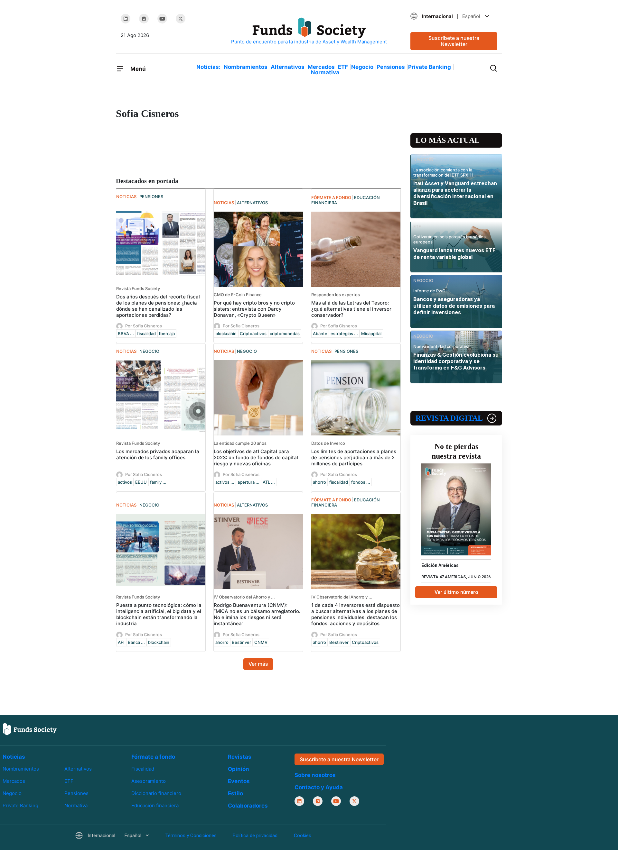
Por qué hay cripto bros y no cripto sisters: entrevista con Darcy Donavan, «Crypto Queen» (254, 309)
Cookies (302, 835)
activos (125, 482)
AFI (121, 642)
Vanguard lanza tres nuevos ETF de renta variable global (454, 253)
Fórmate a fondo (153, 757)
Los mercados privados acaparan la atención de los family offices (157, 454)
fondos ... (360, 482)
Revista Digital (449, 418)
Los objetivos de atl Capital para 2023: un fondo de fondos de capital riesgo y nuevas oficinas (256, 457)
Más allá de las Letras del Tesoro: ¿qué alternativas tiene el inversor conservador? (351, 309)
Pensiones (391, 67)
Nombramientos (245, 67)
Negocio (362, 67)
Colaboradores (248, 805)
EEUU (141, 482)
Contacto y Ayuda (319, 787)
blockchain (158, 642)
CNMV (260, 642)
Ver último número (456, 592)
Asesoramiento (148, 781)
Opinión (238, 769)
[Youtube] (162, 18)
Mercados (321, 67)
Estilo (235, 793)
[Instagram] (144, 18)
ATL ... (269, 482)
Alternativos (287, 67)
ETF (343, 67)
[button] (453, 16)
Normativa (325, 72)
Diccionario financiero (156, 793)
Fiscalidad (142, 769)
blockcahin (226, 333)
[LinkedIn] (125, 18)
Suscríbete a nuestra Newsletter (453, 41)
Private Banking (429, 67)
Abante (320, 333)
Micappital (371, 333)
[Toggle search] (493, 67)
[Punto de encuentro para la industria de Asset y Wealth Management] (309, 31)
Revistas (239, 757)
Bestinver (241, 642)
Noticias (14, 757)
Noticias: (208, 67)
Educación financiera (155, 805)
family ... (158, 482)
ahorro (319, 482)
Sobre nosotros (315, 775)
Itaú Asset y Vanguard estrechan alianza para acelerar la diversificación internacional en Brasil (455, 193)
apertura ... (248, 482)
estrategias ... (344, 333)
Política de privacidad (255, 835)
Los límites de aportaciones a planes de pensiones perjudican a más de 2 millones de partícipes (353, 457)
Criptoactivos (253, 333)
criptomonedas (285, 333)
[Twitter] (180, 18)
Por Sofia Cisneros (143, 325)
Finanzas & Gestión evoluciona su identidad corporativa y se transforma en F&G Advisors (456, 361)
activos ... (224, 482)
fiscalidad (146, 333)
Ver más (258, 664)
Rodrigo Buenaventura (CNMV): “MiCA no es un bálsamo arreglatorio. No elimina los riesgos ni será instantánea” (257, 614)
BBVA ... (126, 333)
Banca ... (136, 642)
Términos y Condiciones (191, 835)
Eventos (239, 781)
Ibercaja (167, 333)
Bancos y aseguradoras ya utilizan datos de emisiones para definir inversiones (454, 305)
